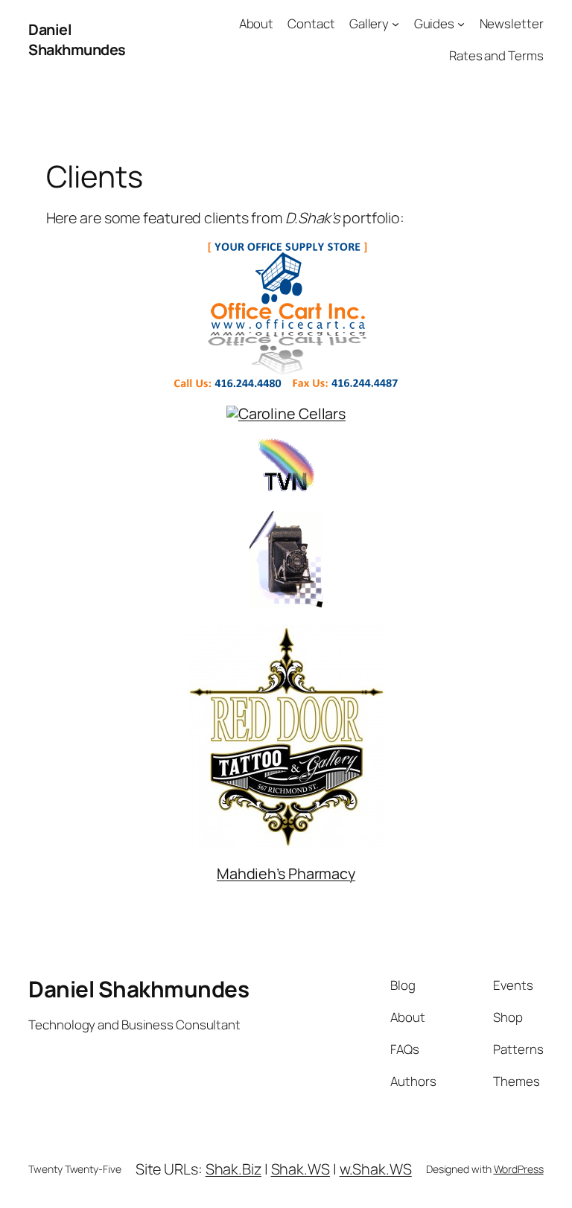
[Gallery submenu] (395, 24)
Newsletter (512, 23)
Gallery (369, 23)
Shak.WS (300, 1169)
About (256, 23)
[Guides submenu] (461, 24)
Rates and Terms (496, 55)
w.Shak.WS (376, 1169)
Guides (434, 23)
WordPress (519, 1169)
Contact (310, 23)
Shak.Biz (233, 1169)
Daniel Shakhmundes (77, 39)
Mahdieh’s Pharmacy (286, 873)
